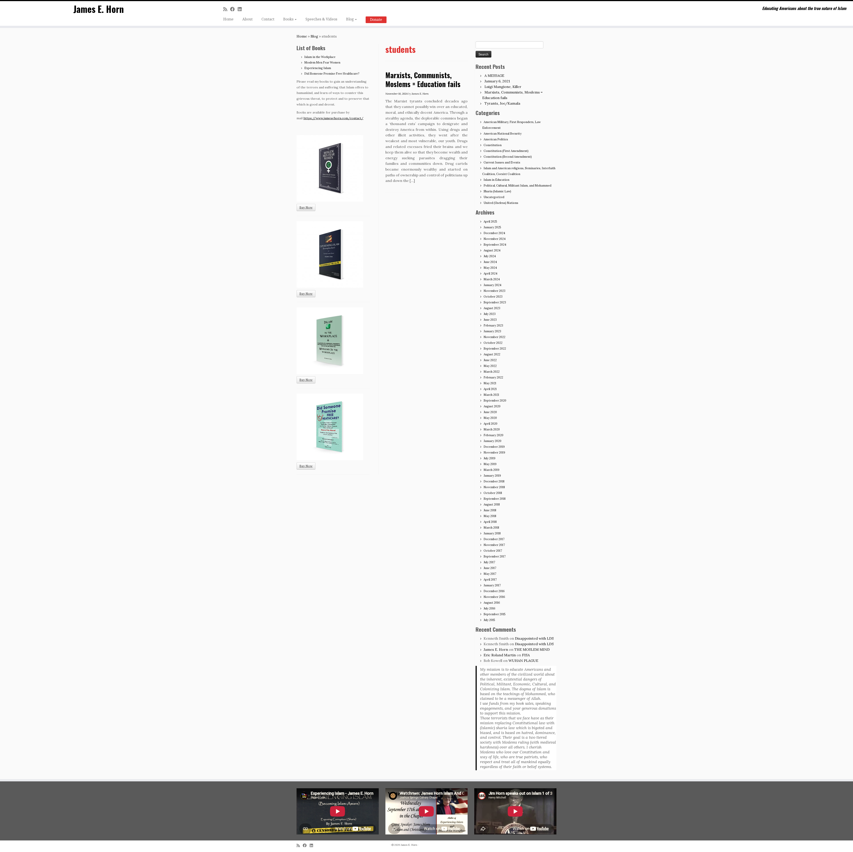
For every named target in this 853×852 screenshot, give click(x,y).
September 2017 (495, 556)
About (247, 19)
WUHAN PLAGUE (523, 660)
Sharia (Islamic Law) (497, 191)
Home (228, 19)
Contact (267, 19)
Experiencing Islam (317, 68)
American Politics (496, 139)
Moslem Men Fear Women (322, 62)
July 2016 (489, 608)
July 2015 (489, 620)
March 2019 (491, 470)
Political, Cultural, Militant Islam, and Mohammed (517, 185)
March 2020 (492, 429)
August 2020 (492, 406)
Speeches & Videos (321, 19)
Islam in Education (496, 180)
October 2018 (493, 493)
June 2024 (490, 262)
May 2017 (490, 574)
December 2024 (494, 233)
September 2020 (495, 400)
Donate (376, 20)
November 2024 (495, 239)
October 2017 (493, 551)
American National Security (503, 133)
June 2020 (490, 412)
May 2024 (490, 268)
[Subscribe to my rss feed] (226, 9)
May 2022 (490, 366)
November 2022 (494, 337)
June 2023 (490, 320)
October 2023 (493, 297)
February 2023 (493, 325)
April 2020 (490, 424)
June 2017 (490, 568)
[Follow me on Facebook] (234, 9)
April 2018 (490, 522)
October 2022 (493, 343)
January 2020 (492, 441)
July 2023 (490, 314)
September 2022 (495, 348)
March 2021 (491, 395)
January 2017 (492, 585)
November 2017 (494, 545)
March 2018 (491, 528)
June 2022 (490, 360)
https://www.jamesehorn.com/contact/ (333, 118)
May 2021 (490, 383)
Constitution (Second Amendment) (508, 157)
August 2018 (492, 504)
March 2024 (492, 279)
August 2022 (492, 354)
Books (288, 19)
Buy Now (306, 207)
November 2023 (494, 291)
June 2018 (490, 510)
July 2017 (489, 562)
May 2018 (490, 516)
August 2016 (492, 603)
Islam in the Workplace (319, 57)
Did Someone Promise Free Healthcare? (331, 74)
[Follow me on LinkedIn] (241, 9)
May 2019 (490, 464)
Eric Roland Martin (500, 655)
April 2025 (490, 221)
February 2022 (493, 377)
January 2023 (492, 331)
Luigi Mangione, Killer (502, 86)
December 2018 (494, 481)
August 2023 (492, 308)
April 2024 (490, 273)
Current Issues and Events (502, 162)
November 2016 (494, 597)
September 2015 (495, 614)
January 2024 (492, 285)
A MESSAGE (494, 75)
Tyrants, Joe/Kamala (502, 103)
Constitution (493, 145)
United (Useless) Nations (501, 203)
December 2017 (494, 539)
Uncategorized (494, 197)
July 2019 (489, 458)
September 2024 (495, 245)
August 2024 (492, 250)
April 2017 (490, 579)
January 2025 (492, 227)
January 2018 (492, 533)
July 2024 (490, 256)
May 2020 (490, 418)
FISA (526, 655)
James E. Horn (98, 9)
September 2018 (495, 499)
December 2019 (494, 447)
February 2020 (493, 435)
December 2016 (494, 591)
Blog (350, 19)
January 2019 (492, 476)
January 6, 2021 (497, 81)
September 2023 (495, 302)
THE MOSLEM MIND (532, 649)
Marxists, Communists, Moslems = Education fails (422, 79)
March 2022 (492, 372)
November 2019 (494, 452)
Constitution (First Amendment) (506, 151)
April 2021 (490, 389)
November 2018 (494, 487)
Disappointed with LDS (534, 638)
